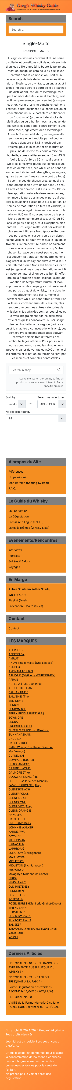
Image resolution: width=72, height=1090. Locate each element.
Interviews (15, 550)
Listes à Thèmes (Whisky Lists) (29, 527)
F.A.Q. (12, 488)
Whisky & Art (17, 594)
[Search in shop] (59, 370)
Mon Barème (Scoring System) (29, 483)
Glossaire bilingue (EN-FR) (26, 522)
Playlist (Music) (19, 600)
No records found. (18, 411)
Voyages (14, 567)
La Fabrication (18, 511)
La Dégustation (19, 516)
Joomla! (11, 1041)
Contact (14, 628)
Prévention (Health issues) (26, 606)
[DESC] (30, 404)
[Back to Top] (66, 1083)
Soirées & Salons (20, 561)
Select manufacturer (50, 397)
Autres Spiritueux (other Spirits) (30, 589)
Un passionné (17, 477)
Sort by (11, 397)
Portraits (14, 555)
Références (16, 471)
